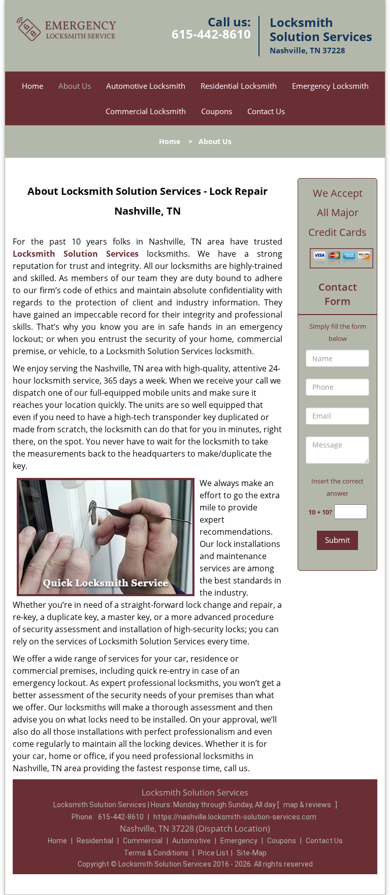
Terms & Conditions (156, 853)
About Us (74, 86)
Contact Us (266, 111)
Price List (213, 853)
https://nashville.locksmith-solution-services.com (234, 817)
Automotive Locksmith (145, 86)
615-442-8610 (211, 33)
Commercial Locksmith (146, 111)
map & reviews (308, 805)
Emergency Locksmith (330, 86)
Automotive (191, 841)
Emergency (238, 841)
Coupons (216, 111)
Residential (95, 841)
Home (32, 86)
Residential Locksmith (239, 86)
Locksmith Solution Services (76, 253)
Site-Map (252, 853)
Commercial (142, 841)
